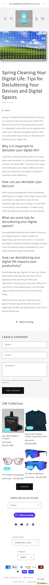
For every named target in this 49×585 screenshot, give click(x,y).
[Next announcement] (44, 4)
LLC (20, 577)
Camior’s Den (13, 577)
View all (24, 486)
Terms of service (19, 582)
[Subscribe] (38, 505)
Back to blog (26, 321)
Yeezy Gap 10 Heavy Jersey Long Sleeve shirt (36, 435)
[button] (5, 19)
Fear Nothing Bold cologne (10, 437)
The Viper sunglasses (34, 473)
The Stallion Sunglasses (13, 474)
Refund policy (28, 577)
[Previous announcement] (5, 4)
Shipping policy (33, 582)
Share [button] (7, 110)
